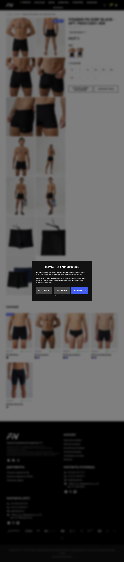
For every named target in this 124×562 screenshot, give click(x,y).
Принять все (80, 291)
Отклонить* (44, 291)
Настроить (62, 291)
